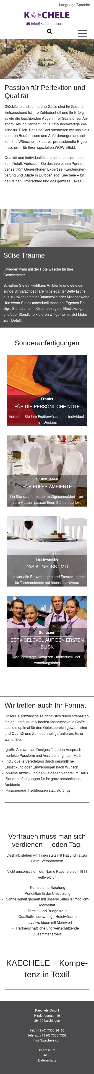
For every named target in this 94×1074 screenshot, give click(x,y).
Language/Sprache (74, 4)
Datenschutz (47, 1060)
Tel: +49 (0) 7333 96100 (47, 1030)
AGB (47, 1055)
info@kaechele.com (46, 23)
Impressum (47, 1050)
